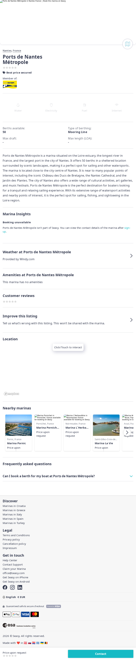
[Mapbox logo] (11, 394)
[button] (68, 256)
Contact (100, 654)
